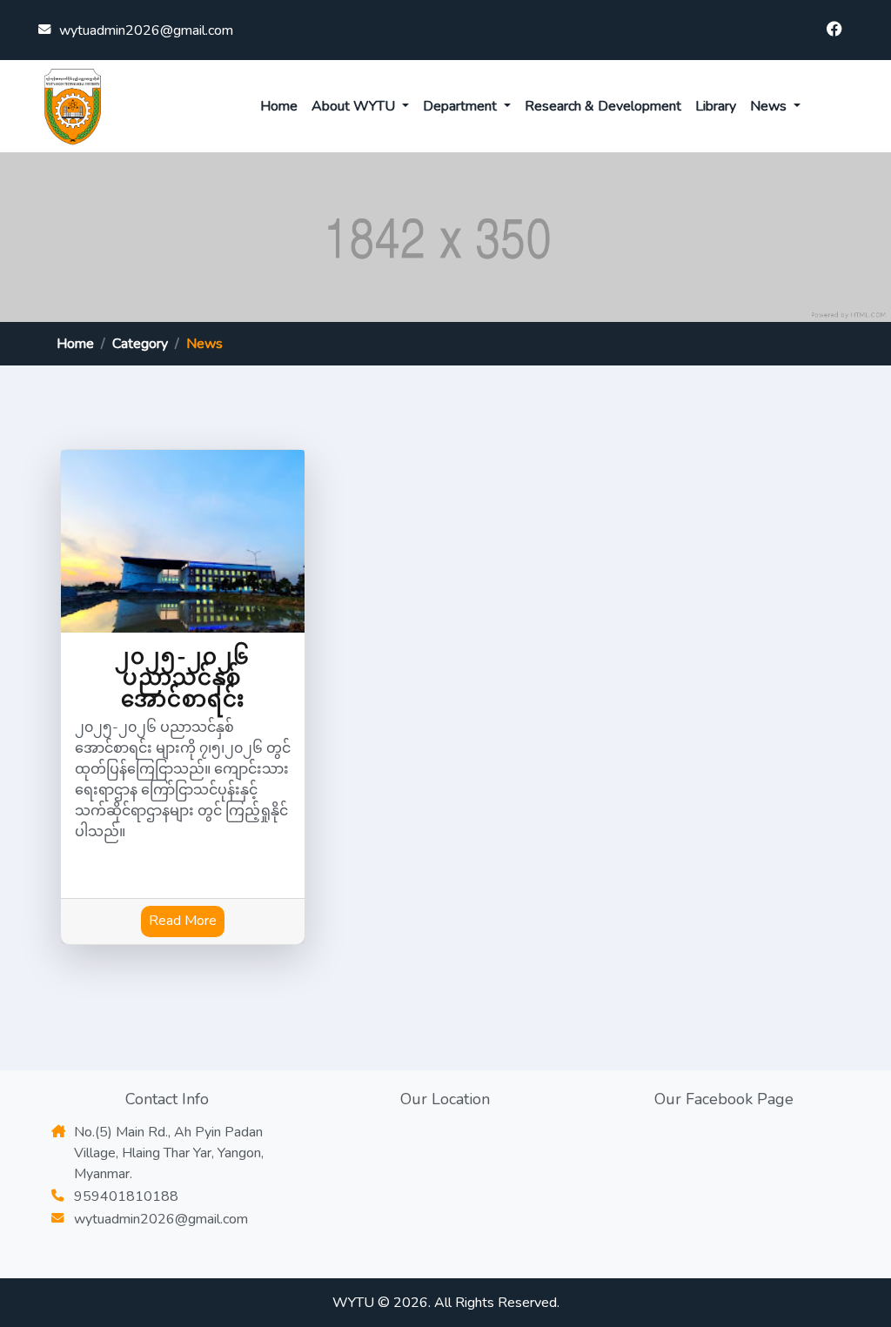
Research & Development (603, 106)
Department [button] (461, 106)
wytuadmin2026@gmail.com (146, 30)
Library (715, 106)
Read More (183, 920)
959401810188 (126, 1196)
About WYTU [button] (355, 106)
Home (279, 106)
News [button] (770, 106)
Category (140, 343)
